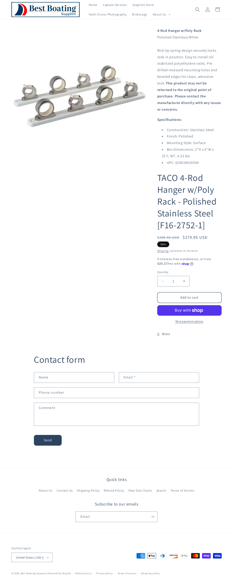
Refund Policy (114, 490)
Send (48, 440)
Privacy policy (104, 573)
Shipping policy (150, 573)
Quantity (163, 272)
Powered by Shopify (59, 573)
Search (161, 490)
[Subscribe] (152, 516)
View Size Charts (140, 490)
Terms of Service (182, 490)
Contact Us (65, 490)
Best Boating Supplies (34, 573)
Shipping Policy (88, 490)
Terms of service (127, 573)
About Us (45, 490)
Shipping (163, 250)
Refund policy (83, 573)
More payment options (189, 321)
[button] (161, 14)
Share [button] (166, 334)
